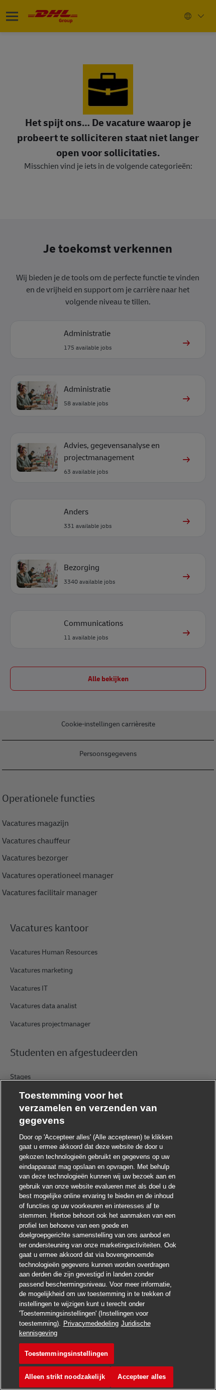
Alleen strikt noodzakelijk (65, 1376)
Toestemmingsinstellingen (67, 1353)
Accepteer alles (142, 1376)
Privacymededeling (91, 1323)
